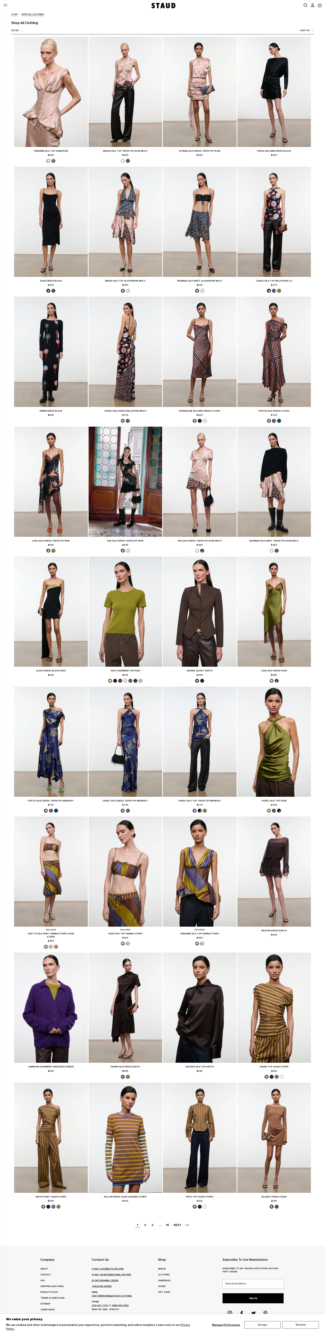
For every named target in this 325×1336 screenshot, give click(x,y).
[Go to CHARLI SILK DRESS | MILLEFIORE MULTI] (125, 352)
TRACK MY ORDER (102, 1286)
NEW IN (162, 1268)
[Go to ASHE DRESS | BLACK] (51, 222)
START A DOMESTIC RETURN (108, 1268)
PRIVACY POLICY (49, 1292)
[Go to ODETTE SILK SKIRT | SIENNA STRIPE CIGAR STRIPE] (51, 871)
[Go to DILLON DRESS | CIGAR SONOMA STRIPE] (125, 1138)
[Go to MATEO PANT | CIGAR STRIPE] (51, 1138)
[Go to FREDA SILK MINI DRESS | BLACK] (274, 92)
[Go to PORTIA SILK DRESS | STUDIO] (274, 352)
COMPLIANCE (47, 1309)
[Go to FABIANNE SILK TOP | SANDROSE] (51, 92)
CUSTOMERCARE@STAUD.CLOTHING (112, 1295)
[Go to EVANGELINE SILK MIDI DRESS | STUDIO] (200, 352)
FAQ (42, 1280)
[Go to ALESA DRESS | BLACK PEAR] (51, 612)
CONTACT (45, 1274)
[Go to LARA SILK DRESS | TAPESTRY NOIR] (51, 482)
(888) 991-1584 (120, 1305)
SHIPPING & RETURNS (52, 1286)
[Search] (305, 5)
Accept (262, 1325)
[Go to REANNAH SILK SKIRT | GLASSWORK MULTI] (200, 222)
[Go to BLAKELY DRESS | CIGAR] (274, 1138)
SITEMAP (45, 1303)
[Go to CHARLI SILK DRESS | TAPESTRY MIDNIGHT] (125, 742)
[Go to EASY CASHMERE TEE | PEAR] (125, 612)
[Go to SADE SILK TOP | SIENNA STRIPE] (125, 871)
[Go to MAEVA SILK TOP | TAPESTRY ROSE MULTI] (125, 92)
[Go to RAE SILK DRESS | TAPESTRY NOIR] (125, 482)
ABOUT (44, 1268)
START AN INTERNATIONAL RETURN (111, 1274)
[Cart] (320, 5)
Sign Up (253, 1298)
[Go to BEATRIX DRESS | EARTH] (274, 871)
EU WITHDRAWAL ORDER (105, 1280)
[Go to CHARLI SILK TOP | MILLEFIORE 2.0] (274, 222)
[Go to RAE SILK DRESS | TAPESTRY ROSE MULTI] (200, 482)
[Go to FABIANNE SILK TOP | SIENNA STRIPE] (200, 871)
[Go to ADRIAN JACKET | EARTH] (200, 612)
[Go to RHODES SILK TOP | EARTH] (200, 1008)
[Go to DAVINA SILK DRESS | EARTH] (125, 1008)
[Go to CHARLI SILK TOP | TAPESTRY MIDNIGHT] (200, 742)
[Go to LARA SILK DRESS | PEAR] (274, 612)
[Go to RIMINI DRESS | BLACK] (51, 352)
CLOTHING (164, 1274)
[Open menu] (5, 5)
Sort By (305, 30)
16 (167, 1225)
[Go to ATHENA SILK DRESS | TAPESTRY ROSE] (200, 92)
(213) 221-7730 (100, 1305)
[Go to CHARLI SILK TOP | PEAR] (274, 742)
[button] (312, 5)
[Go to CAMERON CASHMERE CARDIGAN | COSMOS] (51, 1008)
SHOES (162, 1286)
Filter (15, 30)
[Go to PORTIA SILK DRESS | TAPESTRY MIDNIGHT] (51, 742)
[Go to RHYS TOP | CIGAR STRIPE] (200, 1138)
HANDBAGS (164, 1280)
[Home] (163, 5)
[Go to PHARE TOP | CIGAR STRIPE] (274, 1008)
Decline (301, 1325)
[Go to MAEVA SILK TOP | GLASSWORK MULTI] (125, 222)
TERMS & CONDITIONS (52, 1297)
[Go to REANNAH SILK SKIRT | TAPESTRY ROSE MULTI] (274, 482)
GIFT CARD (164, 1292)
